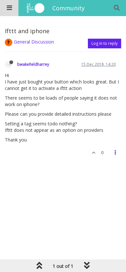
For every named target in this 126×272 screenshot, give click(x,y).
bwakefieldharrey (33, 64)
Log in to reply (104, 43)
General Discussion (34, 42)
